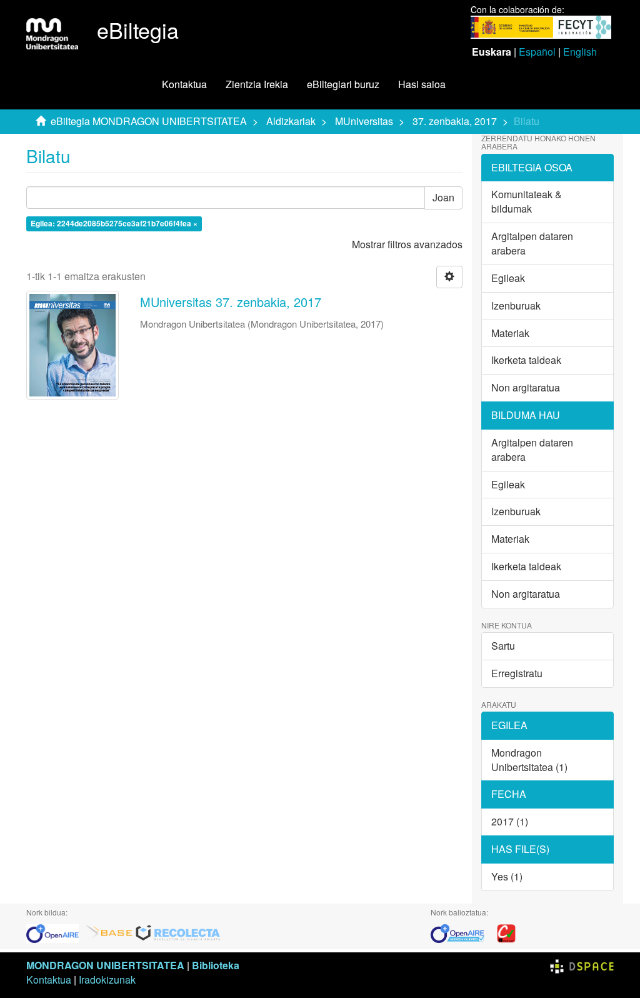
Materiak (510, 333)
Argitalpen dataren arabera (532, 243)
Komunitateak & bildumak (526, 201)
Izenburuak (516, 305)
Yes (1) (506, 876)
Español (537, 51)
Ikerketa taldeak (526, 360)
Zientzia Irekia (257, 84)
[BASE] (109, 932)
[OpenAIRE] (55, 932)
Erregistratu (516, 673)
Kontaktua (184, 84)
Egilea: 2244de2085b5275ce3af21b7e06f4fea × (114, 223)
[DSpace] (582, 965)
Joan (443, 197)
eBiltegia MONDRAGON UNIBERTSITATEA (149, 121)
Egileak (508, 278)
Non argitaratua (525, 387)
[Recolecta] (178, 932)
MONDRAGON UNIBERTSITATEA (105, 965)
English (580, 51)
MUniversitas (364, 121)
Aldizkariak (291, 121)
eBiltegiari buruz (343, 84)
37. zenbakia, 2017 (454, 121)
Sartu (503, 645)
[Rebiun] (506, 932)
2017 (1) (509, 821)
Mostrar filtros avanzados (407, 244)
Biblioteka (215, 965)
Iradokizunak (107, 979)
